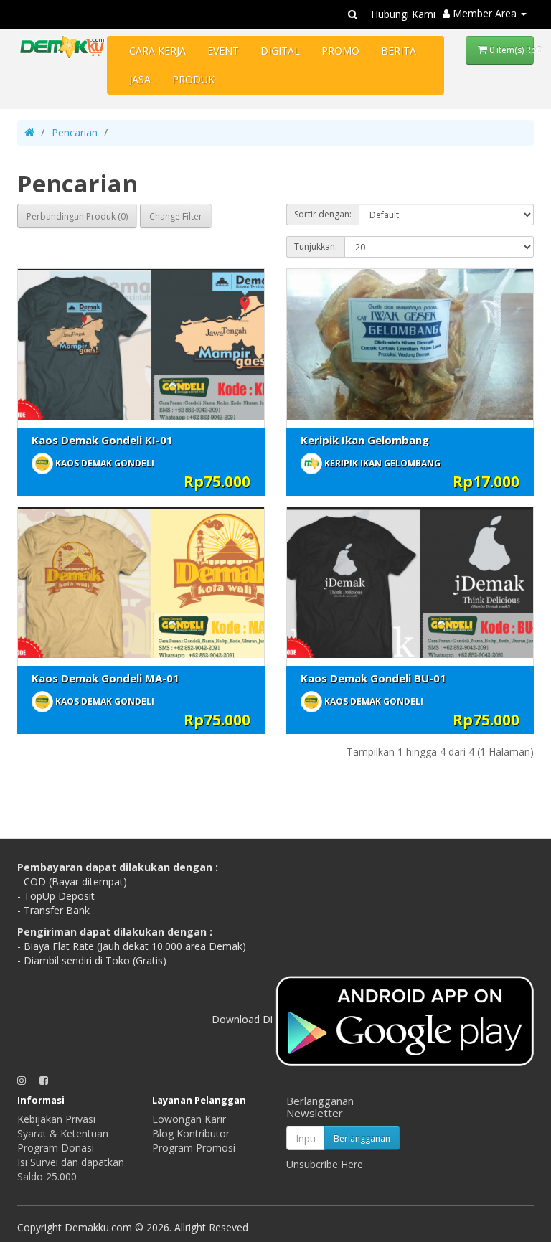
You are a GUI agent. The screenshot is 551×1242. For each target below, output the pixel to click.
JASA (140, 79)
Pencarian (75, 132)
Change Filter (175, 216)
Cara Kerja (157, 50)
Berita (398, 50)
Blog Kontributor (191, 1133)
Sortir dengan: (323, 214)
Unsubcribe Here (324, 1164)
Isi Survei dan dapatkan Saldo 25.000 (70, 1169)
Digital (280, 50)
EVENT (223, 50)
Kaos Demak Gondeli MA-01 (105, 678)
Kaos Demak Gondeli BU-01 (373, 678)
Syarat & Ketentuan (62, 1133)
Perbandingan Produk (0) (77, 216)
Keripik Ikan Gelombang (365, 440)
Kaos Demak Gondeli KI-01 (102, 440)
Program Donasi (55, 1147)
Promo (340, 50)
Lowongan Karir (189, 1119)
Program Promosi (193, 1147)
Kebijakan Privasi (56, 1119)
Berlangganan (362, 1138)
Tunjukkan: (315, 246)
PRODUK (193, 79)
